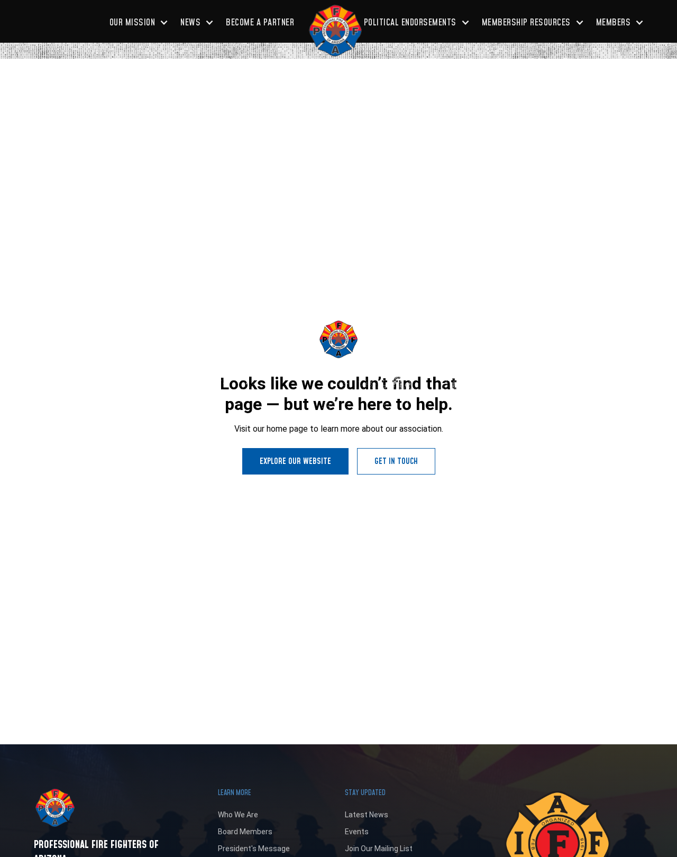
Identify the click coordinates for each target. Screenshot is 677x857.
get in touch (396, 461)
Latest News (366, 814)
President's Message (254, 848)
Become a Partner (260, 22)
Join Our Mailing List (379, 848)
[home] (335, 30)
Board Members (245, 831)
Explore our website (295, 461)
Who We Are (238, 814)
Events (357, 831)
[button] (138, 22)
